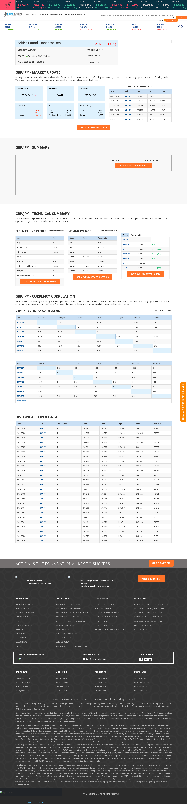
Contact (83, 14)
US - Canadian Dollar (65, 625)
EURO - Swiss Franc (142, 625)
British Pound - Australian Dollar (71, 646)
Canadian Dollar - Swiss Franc (148, 617)
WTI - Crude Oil (140, 629)
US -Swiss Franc (63, 629)
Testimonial (72, 14)
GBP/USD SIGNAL (23, 682)
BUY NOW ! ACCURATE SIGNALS (145, 274)
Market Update (140, 15)
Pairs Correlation (152, 15)
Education (162, 15)
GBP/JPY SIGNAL (22, 690)
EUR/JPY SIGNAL (22, 686)
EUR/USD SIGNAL (23, 678)
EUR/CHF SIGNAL (101, 686)
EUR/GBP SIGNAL (63, 686)
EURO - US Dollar (102, 621)
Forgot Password (24, 625)
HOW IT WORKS (46, 14)
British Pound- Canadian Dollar (109, 629)
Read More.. (22, 401)
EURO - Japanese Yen (103, 608)
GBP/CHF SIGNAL (62, 690)
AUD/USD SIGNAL (63, 682)
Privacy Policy (22, 617)
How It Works (22, 608)
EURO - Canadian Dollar (105, 625)
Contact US (21, 633)
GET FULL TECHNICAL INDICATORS (40, 281)
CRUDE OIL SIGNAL (141, 682)
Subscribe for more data (93, 127)
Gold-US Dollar (63, 642)
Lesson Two (21, 642)
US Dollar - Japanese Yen (67, 633)
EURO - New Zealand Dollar (107, 612)
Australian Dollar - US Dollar (148, 612)
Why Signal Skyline (35, 14)
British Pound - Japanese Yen (68, 608)
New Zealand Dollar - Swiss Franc (71, 621)
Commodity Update (118, 15)
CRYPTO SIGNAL (140, 686)
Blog (18, 646)
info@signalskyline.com (96, 659)
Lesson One (21, 638)
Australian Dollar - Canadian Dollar (151, 604)
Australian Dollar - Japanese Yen (149, 608)
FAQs (78, 14)
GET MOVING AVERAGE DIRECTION (92, 277)
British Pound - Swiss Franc (68, 604)
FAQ (17, 621)
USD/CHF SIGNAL (102, 678)
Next (182, 26)
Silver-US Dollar (63, 638)
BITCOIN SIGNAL (140, 690)
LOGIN (160, 20)
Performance (129, 15)
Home (27, 14)
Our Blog (170, 15)
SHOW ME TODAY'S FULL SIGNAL (133, 165)
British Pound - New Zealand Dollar (72, 612)
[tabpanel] (91, 27)
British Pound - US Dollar (67, 617)
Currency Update (105, 15)
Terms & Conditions (25, 612)
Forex (125, 235)
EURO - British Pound (104, 604)
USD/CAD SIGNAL (102, 682)
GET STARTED (171, 20)
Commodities (137, 235)
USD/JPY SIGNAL (62, 678)
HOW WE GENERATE (56, 14)
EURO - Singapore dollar (106, 617)
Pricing (65, 14)
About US (20, 629)
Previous (179, 26)
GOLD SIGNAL (100, 690)
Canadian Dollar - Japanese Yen (148, 621)
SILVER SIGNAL (140, 678)
